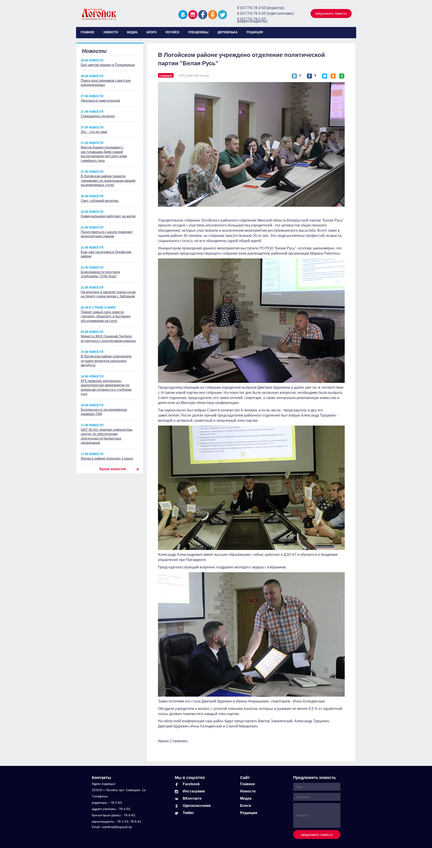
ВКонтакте (192, 798)
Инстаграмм (194, 791)
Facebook (191, 784)
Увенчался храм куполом (100, 100)
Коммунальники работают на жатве (108, 216)
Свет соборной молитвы (100, 200)
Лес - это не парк (94, 132)
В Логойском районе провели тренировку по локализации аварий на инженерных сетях (108, 180)
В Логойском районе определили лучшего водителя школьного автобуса (106, 360)
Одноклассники (197, 806)
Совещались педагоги (98, 116)
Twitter (188, 813)
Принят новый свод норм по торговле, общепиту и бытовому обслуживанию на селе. (106, 316)
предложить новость (331, 13)
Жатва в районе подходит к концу (107, 458)
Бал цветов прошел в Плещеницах (108, 65)
